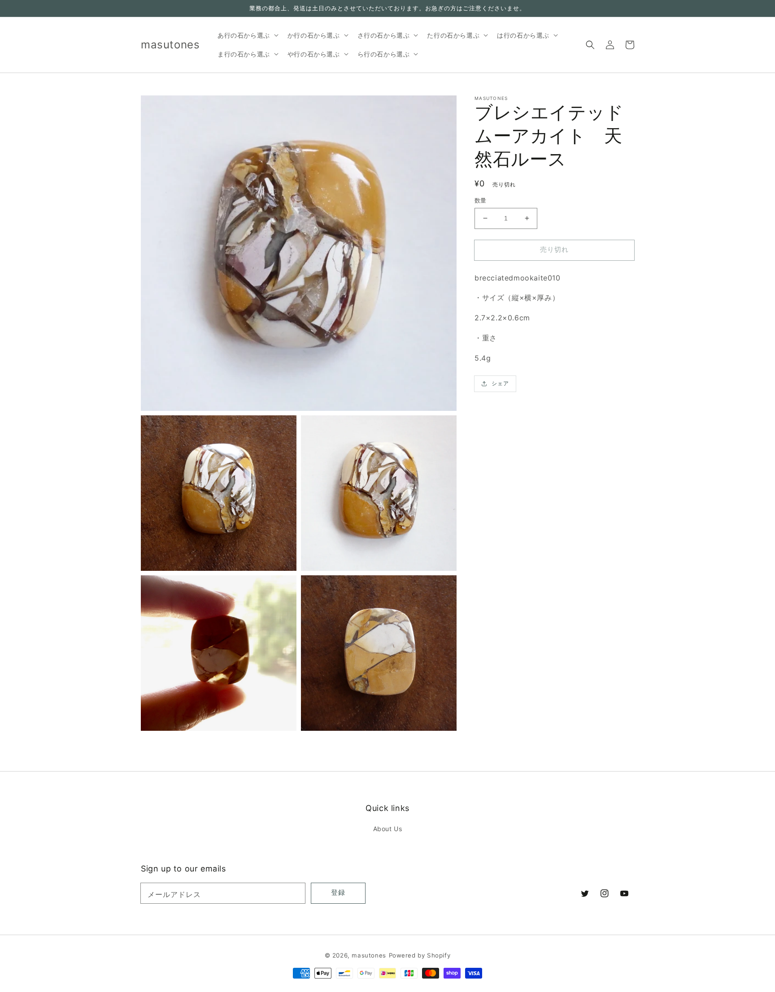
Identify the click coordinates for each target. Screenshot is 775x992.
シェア (500, 383)
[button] (590, 45)
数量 (481, 200)
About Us (387, 828)
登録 (338, 892)
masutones (369, 955)
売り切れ (554, 249)
